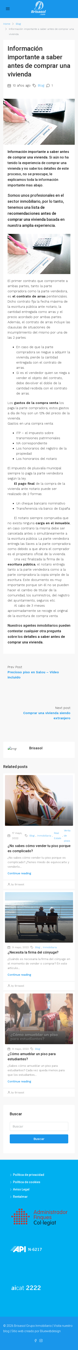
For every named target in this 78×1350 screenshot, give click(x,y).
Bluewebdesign (50, 1331)
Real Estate (57, 836)
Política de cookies (26, 1182)
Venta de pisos (67, 835)
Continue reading (19, 873)
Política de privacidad (28, 1174)
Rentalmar (20, 1196)
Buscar (39, 1139)
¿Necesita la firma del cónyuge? (33, 952)
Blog (18, 23)
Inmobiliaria (44, 835)
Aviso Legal (21, 1189)
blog (6, 1331)
